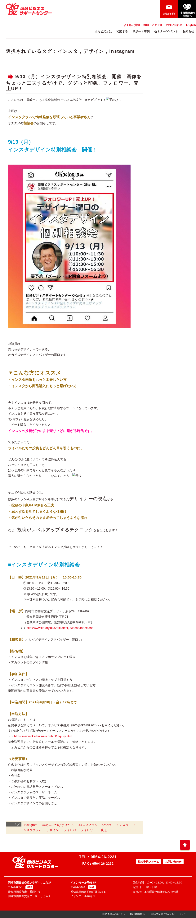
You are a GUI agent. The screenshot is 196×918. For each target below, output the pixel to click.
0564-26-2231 (104, 857)
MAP (29, 887)
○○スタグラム (87, 825)
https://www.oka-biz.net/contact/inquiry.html (43, 736)
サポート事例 (141, 31)
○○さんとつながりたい (58, 825)
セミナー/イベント (166, 31)
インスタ (68, 51)
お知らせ (188, 31)
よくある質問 (132, 24)
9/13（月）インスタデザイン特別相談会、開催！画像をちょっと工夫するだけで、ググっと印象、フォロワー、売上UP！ (74, 82)
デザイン (93, 51)
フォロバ (70, 830)
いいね (106, 825)
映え (104, 830)
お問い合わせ (174, 24)
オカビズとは (103, 31)
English (191, 24)
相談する (122, 31)
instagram (122, 51)
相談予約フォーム (148, 861)
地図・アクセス (153, 24)
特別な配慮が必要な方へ (113, 914)
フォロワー (88, 830)
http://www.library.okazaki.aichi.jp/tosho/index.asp (59, 628)
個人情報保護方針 (138, 914)
